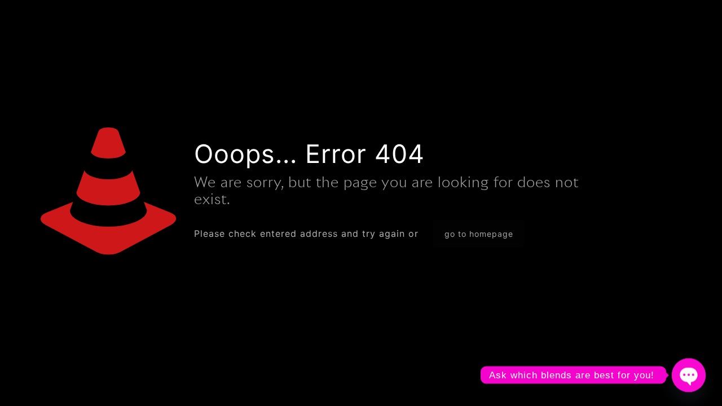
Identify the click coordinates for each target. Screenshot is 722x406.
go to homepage (478, 234)
